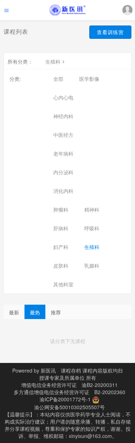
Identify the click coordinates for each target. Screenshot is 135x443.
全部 (58, 78)
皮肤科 (60, 265)
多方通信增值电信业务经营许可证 (51, 392)
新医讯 (48, 370)
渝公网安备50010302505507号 (69, 407)
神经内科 (63, 116)
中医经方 (63, 134)
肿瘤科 (60, 209)
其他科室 (63, 284)
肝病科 (60, 228)
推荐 (56, 312)
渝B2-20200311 (100, 384)
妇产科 (60, 246)
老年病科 (63, 153)
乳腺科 (91, 265)
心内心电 (63, 97)
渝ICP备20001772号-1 (65, 399)
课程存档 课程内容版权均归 (92, 370)
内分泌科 (63, 172)
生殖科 (52, 61)
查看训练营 (110, 32)
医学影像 (89, 78)
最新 (14, 312)
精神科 (91, 209)
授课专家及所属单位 (62, 377)
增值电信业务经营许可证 (49, 384)
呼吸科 (91, 228)
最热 (35, 312)
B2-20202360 (109, 392)
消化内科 (63, 190)
